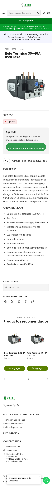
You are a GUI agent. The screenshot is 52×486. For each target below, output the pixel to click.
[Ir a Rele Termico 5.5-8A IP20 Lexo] (37, 339)
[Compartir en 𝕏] (12, 301)
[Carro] (48, 13)
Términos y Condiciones (14, 420)
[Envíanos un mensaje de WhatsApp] (46, 480)
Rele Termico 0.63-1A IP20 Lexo (14, 354)
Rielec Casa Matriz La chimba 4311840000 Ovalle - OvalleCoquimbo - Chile (17, 458)
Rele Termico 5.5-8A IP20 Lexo (37, 354)
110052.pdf (14, 287)
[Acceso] (44, 13)
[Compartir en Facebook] (5, 301)
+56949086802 (13, 446)
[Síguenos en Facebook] (18, 405)
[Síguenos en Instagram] (14, 405)
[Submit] (38, 13)
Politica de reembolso (13, 423)
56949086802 (12, 450)
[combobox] (24, 13)
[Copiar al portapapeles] (32, 301)
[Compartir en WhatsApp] (19, 301)
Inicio (6, 34)
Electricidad (17, 34)
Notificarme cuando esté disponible (26, 148)
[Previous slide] (5, 379)
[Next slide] (47, 379)
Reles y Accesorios (16, 37)
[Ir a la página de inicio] (26, 5)
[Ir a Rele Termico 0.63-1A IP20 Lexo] (14, 339)
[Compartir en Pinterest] (25, 301)
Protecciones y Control (35, 34)
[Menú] (3, 13)
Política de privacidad (12, 427)
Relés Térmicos (34, 37)
